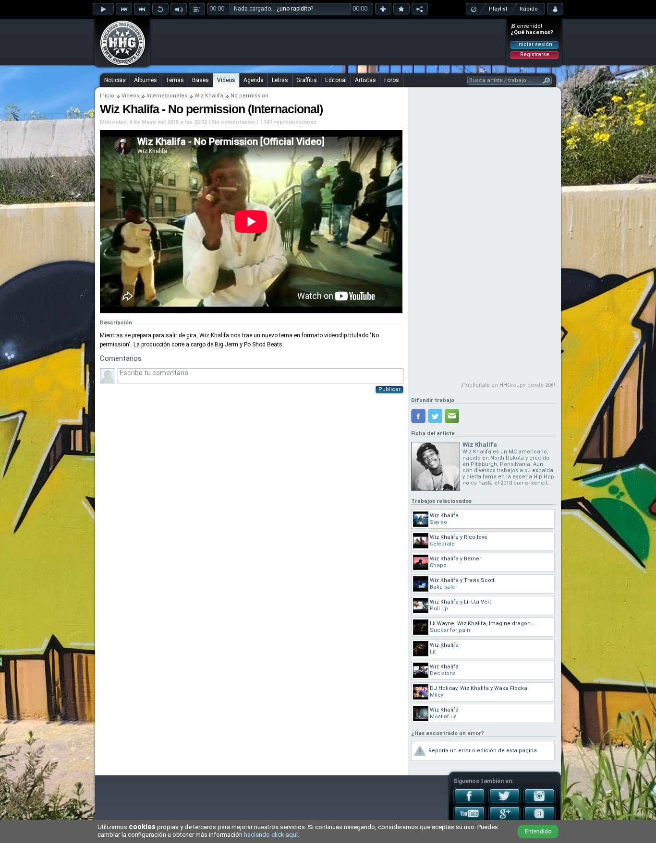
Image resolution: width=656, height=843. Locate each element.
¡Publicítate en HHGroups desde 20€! (508, 385)
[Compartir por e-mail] (452, 416)
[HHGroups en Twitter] (504, 802)
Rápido (529, 9)
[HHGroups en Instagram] (539, 802)
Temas (174, 80)
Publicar (389, 389)
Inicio (107, 96)
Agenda (253, 80)
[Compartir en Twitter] (435, 416)
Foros (391, 80)
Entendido (538, 831)
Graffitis (306, 80)
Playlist (498, 9)
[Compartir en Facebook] (418, 416)
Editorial (336, 80)
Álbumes (145, 80)
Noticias (115, 80)
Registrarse (534, 54)
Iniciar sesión (534, 44)
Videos (226, 80)
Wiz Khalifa (208, 96)
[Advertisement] (328, 41)
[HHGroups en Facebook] (469, 802)
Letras (280, 80)
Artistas (365, 80)
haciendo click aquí (271, 834)
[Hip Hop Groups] (119, 64)
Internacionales (166, 96)
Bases (200, 80)
